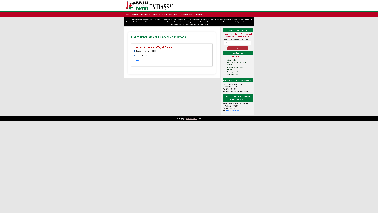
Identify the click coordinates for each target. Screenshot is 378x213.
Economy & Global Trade (235, 67)
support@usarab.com (232, 111)
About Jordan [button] (173, 14)
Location (164, 14)
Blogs (191, 14)
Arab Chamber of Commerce (150, 14)
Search (238, 48)
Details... (138, 60)
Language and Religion (234, 72)
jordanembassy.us (191, 119)
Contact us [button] (198, 14)
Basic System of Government (237, 62)
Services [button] (135, 14)
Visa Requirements (233, 74)
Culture (229, 65)
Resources (184, 14)
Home (128, 14)
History (229, 70)
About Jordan (231, 60)
